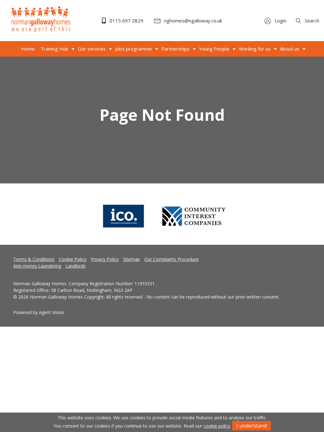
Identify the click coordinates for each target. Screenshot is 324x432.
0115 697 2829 (125, 20)
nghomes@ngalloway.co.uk (192, 20)
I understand (251, 425)
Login (279, 20)
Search (311, 20)
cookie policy (216, 426)
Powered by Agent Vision (38, 312)
